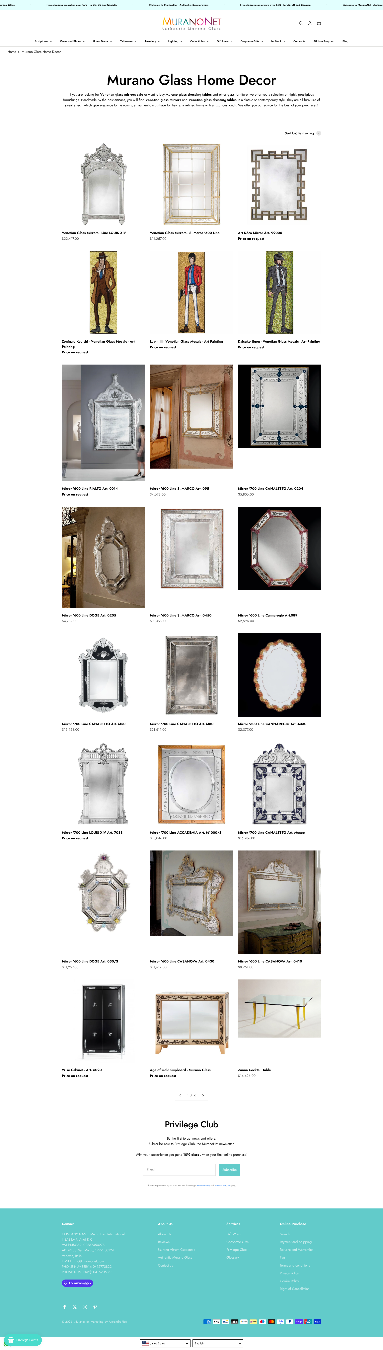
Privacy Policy (203, 1185)
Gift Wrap (233, 1234)
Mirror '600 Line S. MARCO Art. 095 (179, 488)
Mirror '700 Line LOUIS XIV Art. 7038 (92, 832)
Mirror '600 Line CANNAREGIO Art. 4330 (272, 724)
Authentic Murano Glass (175, 1257)
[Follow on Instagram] (85, 1307)
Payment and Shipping (296, 1241)
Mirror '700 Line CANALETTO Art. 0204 (270, 488)
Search (285, 1234)
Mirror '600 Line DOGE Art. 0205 (89, 615)
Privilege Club (236, 1249)
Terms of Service (222, 1185)
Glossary (232, 1257)
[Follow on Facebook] (64, 1307)
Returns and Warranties (296, 1249)
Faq (282, 1257)
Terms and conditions (295, 1265)
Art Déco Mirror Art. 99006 (260, 232)
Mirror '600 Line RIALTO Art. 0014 (90, 488)
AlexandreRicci (118, 1321)
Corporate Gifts (237, 1241)
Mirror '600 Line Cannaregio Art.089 (267, 615)
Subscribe (229, 1169)
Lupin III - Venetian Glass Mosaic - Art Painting (186, 341)
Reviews (164, 1241)
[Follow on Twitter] (74, 1307)
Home (12, 51)
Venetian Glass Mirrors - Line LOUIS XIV (94, 232)
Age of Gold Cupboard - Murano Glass (180, 1070)
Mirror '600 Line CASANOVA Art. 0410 (270, 961)
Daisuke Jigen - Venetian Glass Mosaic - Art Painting (279, 341)
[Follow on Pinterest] (95, 1307)
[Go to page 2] (203, 1095)
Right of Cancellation (295, 1288)
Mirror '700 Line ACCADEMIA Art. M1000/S (185, 832)
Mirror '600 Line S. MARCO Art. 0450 (180, 615)
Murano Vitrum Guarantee (176, 1249)
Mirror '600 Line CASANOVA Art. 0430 (182, 961)
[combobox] (165, 1343)
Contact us (165, 1265)
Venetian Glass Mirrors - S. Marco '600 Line (185, 232)
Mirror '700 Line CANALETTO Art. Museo (271, 832)
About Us (164, 1234)
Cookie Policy (289, 1281)
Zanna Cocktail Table (254, 1070)
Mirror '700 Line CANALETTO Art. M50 (93, 724)
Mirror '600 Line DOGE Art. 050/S (90, 961)
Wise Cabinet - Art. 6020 (82, 1070)
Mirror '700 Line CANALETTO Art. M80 (181, 724)
